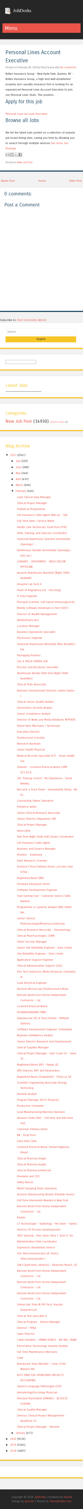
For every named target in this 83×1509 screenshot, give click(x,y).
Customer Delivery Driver (32, 1129)
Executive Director (28, 731)
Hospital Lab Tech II (29, 584)
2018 (13, 1450)
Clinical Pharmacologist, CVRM (35, 935)
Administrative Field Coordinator (37, 1241)
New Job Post (25, 162)
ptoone (29, 1501)
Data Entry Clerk (27, 1141)
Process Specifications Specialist (37, 667)
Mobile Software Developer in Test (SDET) (42, 608)
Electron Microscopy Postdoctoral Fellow (42, 988)
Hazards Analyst (27, 1094)
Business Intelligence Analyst (35, 1035)
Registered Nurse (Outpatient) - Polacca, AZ (44, 1076)
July (18, 461)
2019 (13, 1444)
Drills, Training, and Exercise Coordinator (42, 533)
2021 (13, 455)
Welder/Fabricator (28, 620)
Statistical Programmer (31, 509)
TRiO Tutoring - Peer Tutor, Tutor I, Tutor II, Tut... (46, 1235)
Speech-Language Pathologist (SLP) (39, 1386)
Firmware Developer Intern (33, 884)
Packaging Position (29, 655)
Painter (21, 1217)
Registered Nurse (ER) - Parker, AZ (37, 1064)
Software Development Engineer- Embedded (44, 1029)
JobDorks (21, 10)
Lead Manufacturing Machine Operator (41, 1112)
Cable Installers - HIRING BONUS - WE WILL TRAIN (46, 1339)
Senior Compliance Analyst (33, 713)
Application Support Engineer (35, 959)
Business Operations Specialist (36, 632)
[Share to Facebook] (20, 154)
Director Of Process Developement (38, 1229)
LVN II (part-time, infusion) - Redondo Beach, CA (47, 1264)
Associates (24, 830)
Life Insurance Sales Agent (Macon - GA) (42, 515)
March (19, 485)
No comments (68, 67)
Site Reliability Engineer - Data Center (40, 953)
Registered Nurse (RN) (30, 878)
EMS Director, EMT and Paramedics (38, 1070)
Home (42, 180)
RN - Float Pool (26, 1135)
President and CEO (28, 1176)
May (18, 473)
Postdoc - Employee (29, 854)
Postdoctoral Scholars (31, 737)
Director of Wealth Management (37, 614)
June (18, 467)
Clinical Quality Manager (32, 1409)
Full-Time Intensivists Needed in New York (42, 1200)
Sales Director (26, 1333)
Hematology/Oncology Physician (37, 1392)
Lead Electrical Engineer (32, 982)
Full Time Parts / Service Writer (35, 521)
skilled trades (57, 422)
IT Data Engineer (27, 596)
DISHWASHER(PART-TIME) (31, 1012)
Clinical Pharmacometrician (34, 1170)
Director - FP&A (26, 1327)
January (20, 1433)
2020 (13, 1438)
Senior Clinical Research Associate (38, 812)
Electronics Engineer (29, 638)
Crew (20, 1357)
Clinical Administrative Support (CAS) (39, 965)
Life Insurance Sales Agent (33, 842)
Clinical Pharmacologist (31, 1158)
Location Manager (28, 626)
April (18, 479)
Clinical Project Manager (32, 503)
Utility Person (25, 1182)
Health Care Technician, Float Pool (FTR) (42, 527)
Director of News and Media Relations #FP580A (46, 719)
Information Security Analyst (34, 707)
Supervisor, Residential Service (36, 1247)
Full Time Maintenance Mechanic (37, 1351)
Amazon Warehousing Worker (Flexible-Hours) (45, 1194)
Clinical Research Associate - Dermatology (43, 929)
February (21, 491)
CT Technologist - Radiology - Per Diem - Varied (47, 1223)
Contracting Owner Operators (35, 800)
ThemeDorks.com (60, 1501)
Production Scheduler (30, 1105)
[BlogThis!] (12, 154)
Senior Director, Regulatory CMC (36, 818)
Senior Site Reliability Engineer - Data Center (44, 947)
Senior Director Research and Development (44, 1041)
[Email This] (7, 154)
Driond (68, 1497)
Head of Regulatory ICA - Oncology (39, 590)
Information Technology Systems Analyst (42, 1346)
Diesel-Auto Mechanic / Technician (38, 725)
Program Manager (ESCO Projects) (38, 1099)
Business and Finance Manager (36, 848)
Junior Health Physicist (31, 749)
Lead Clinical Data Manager (34, 497)
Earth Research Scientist (32, 860)
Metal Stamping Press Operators (37, 1188)
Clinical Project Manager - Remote (38, 1426)
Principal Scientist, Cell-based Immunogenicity (46, 602)
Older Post (75, 180)
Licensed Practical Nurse (32, 1006)
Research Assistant (29, 743)
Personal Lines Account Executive (26, 113)
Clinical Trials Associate (31, 684)
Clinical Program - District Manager (38, 1322)
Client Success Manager (32, 941)
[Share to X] (16, 154)
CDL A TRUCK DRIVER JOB (32, 661)
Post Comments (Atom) (31, 320)
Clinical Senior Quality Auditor (35, 701)
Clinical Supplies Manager (33, 1047)
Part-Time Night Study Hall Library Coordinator (45, 836)
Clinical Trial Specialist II (32, 1316)
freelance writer (27, 806)
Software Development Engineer (37, 890)
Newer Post (8, 180)
